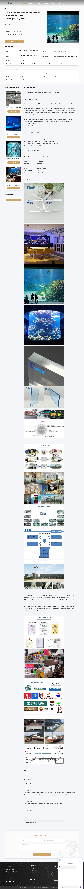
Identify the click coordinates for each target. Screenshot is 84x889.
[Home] (10, 3)
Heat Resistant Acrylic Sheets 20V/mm (36, 820)
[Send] (81, 887)
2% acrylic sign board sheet (30, 822)
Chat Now (13, 41)
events (46, 3)
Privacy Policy (13, 887)
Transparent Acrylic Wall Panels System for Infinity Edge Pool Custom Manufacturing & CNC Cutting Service (13, 109)
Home (18, 3)
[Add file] (60, 887)
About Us (31, 3)
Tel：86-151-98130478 (11, 869)
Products (24, 3)
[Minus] (81, 860)
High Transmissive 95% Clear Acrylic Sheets (55, 820)
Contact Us (39, 3)
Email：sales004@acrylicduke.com (14, 871)
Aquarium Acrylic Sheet (19, 8)
